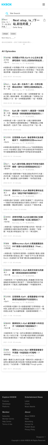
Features (5, 401)
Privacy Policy (30, 429)
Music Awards (30, 406)
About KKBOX (30, 416)
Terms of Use (7, 424)
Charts (27, 404)
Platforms (5, 406)
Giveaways (6, 404)
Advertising (29, 421)
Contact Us (29, 424)
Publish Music (30, 427)
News (27, 419)
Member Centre (8, 419)
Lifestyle (5, 34)
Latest (27, 401)
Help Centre (6, 421)
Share (44, 20)
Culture (13, 34)
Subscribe (6, 416)
